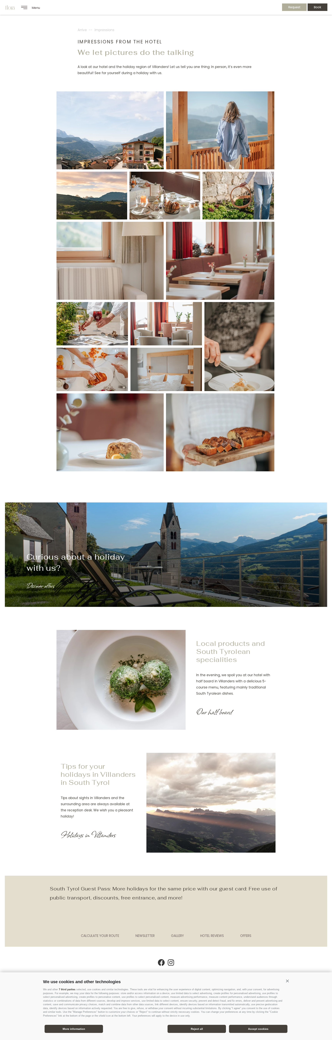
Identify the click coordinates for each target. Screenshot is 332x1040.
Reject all (197, 1028)
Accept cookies (258, 1028)
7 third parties (67, 989)
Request (294, 7)
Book (317, 7)
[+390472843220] (268, 7)
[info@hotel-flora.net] (258, 7)
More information (74, 1028)
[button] (287, 981)
